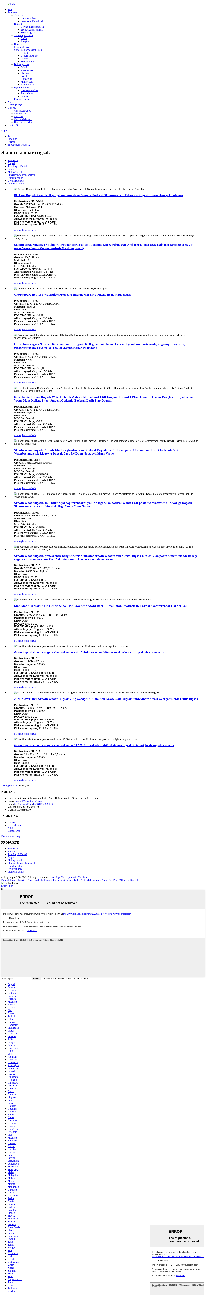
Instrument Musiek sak (32, 21)
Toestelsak (19, 15)
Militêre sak (27, 81)
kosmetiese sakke (29, 90)
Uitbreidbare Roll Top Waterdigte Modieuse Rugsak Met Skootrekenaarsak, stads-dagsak (73, 294)
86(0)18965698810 (43, 804)
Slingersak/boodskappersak (28, 50)
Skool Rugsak (28, 32)
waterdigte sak (28, 84)
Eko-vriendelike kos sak (39, 880)
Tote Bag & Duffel (23, 35)
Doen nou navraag (10, 836)
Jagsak (24, 76)
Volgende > (10, 785)
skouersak (26, 58)
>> (17, 785)
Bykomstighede (22, 87)
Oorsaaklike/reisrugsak (32, 26)
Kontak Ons (14, 125)
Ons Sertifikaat (21, 113)
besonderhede (29, 230)
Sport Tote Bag (109, 880)
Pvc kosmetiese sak (63, 880)
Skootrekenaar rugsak (32, 29)
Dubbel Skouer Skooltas (13, 880)
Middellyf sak (28, 61)
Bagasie (18, 44)
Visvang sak (27, 70)
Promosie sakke (22, 99)
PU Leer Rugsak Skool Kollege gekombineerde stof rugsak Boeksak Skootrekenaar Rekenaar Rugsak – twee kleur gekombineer (98, 195)
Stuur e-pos (7, 885)
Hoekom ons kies (23, 122)
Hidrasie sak (27, 78)
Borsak (24, 52)
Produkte (12, 12)
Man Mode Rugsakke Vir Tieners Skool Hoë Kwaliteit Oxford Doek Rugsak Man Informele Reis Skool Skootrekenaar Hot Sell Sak (100, 605)
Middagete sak (21, 47)
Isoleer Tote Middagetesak (87, 880)
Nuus (10, 102)
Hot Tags (55, 877)
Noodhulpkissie (29, 18)
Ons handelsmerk (23, 119)
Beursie (24, 96)
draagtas (25, 41)
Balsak (24, 67)
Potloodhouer (27, 93)
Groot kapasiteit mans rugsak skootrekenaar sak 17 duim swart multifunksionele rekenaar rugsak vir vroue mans (89, 652)
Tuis (10, 9)
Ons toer (18, 116)
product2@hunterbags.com (28, 801)
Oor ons (12, 107)
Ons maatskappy (22, 110)
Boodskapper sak (29, 55)
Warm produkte (69, 877)
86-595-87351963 (23, 804)
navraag (18, 230)
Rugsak (18, 23)
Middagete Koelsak (129, 880)
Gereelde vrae (15, 104)
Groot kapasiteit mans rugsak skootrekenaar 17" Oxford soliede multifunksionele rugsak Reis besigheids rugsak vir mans (94, 745)
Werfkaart (83, 877)
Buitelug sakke (21, 64)
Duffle (24, 38)
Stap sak (25, 73)
